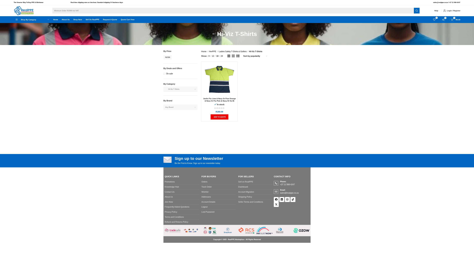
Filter (167, 57)
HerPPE (212, 51)
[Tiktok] (292, 199)
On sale (169, 74)
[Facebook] (276, 199)
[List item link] (182, 181)
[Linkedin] (281, 199)
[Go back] (214, 34)
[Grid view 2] (228, 56)
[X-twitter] (276, 204)
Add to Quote (220, 117)
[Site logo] (24, 10)
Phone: (283, 181)
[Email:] (276, 191)
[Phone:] (276, 183)
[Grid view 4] (237, 56)
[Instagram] (287, 199)
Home (204, 51)
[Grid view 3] (233, 56)
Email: (283, 190)
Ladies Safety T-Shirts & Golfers (233, 51)
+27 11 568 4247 (454, 2)
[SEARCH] (417, 10)
